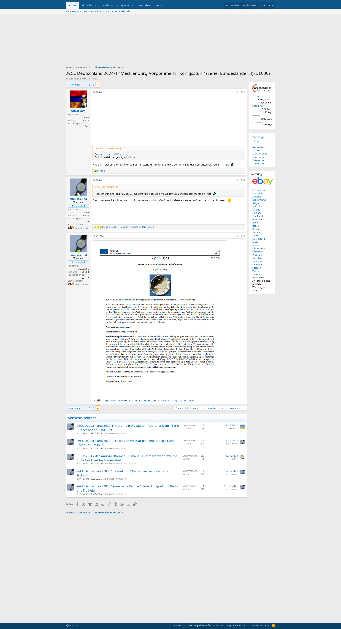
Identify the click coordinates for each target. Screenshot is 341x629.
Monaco (256, 245)
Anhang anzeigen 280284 (108, 154)
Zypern (256, 274)
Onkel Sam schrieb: (105, 186)
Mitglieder (123, 5)
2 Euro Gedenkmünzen (114, 433)
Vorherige (75, 84)
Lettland (256, 232)
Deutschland (259, 199)
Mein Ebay (144, 5)
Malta (255, 242)
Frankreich (258, 216)
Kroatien (256, 229)
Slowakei (257, 261)
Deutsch (73, 625)
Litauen (256, 235)
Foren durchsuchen (122, 11)
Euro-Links (258, 193)
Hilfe (267, 625)
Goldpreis (257, 96)
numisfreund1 (82, 228)
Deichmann (232, 428)
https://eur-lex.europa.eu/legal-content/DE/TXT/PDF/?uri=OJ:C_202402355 (149, 400)
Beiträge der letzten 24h (96, 11)
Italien (255, 225)
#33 (243, 236)
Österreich (257, 251)
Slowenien (257, 264)
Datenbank (258, 163)
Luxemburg (258, 238)
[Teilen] (237, 92)
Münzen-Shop (259, 153)
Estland (256, 209)
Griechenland (259, 219)
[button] (95, 5)
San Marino (258, 258)
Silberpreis (257, 105)
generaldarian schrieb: (106, 148)
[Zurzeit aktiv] (78, 195)
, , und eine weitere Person (128, 227)
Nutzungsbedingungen (233, 625)
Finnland (257, 212)
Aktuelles (87, 5)
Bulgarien (257, 206)
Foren (72, 5)
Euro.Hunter (75, 78)
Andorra (256, 196)
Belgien (256, 203)
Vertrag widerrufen (200, 625)
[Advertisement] (170, 41)
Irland (255, 222)
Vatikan (256, 271)
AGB (216, 625)
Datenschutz (259, 160)
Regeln (256, 150)
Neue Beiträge (73, 11)
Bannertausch (259, 147)
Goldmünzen (259, 190)
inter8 (235, 458)
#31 (243, 91)
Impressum (258, 157)
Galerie (105, 5)
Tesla (159, 5)
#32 (243, 179)
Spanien (256, 267)
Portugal (257, 255)
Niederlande (258, 248)
